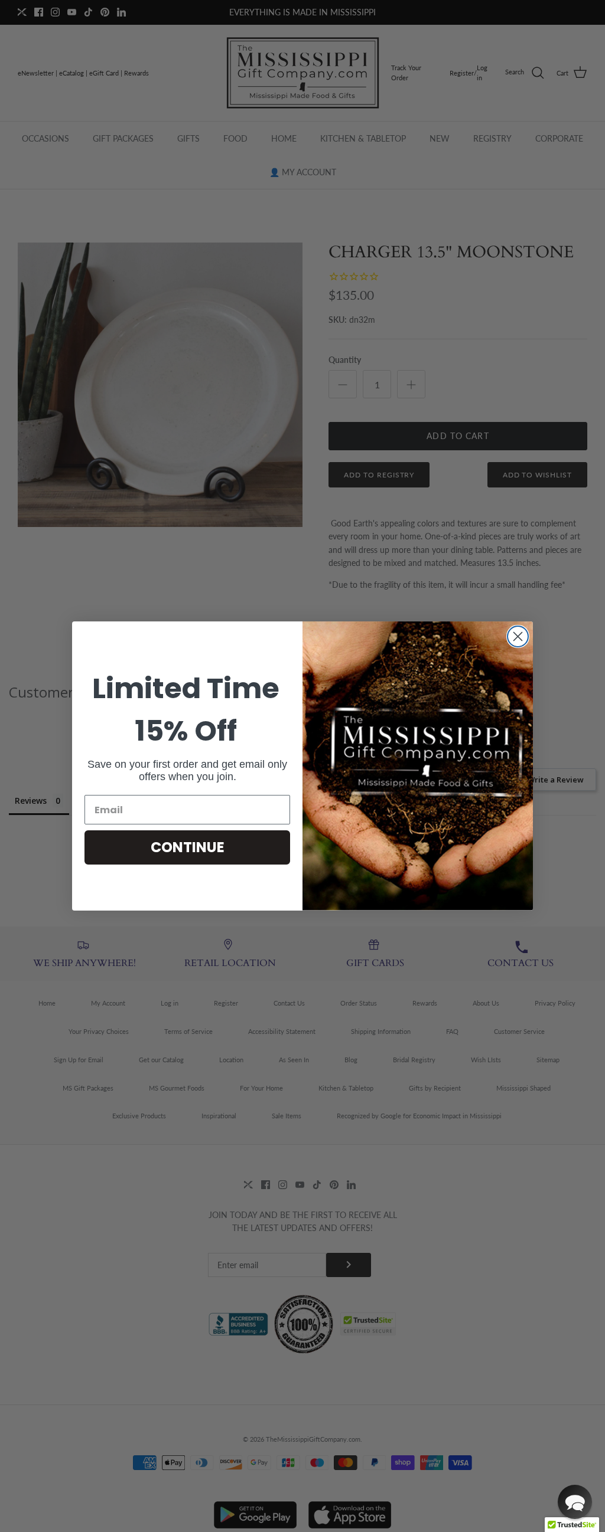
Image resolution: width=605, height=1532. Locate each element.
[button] (575, 1502)
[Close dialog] (518, 636)
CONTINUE (188, 847)
